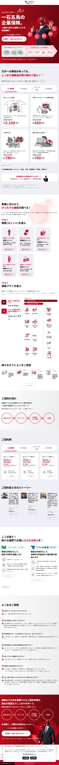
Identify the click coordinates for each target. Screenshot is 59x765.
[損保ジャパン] (30, 2)
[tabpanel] (29, 128)
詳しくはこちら (13, 514)
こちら (34, 659)
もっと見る (29, 385)
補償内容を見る (8, 249)
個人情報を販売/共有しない (7, 763)
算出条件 (11, 476)
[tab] (11, 88)
